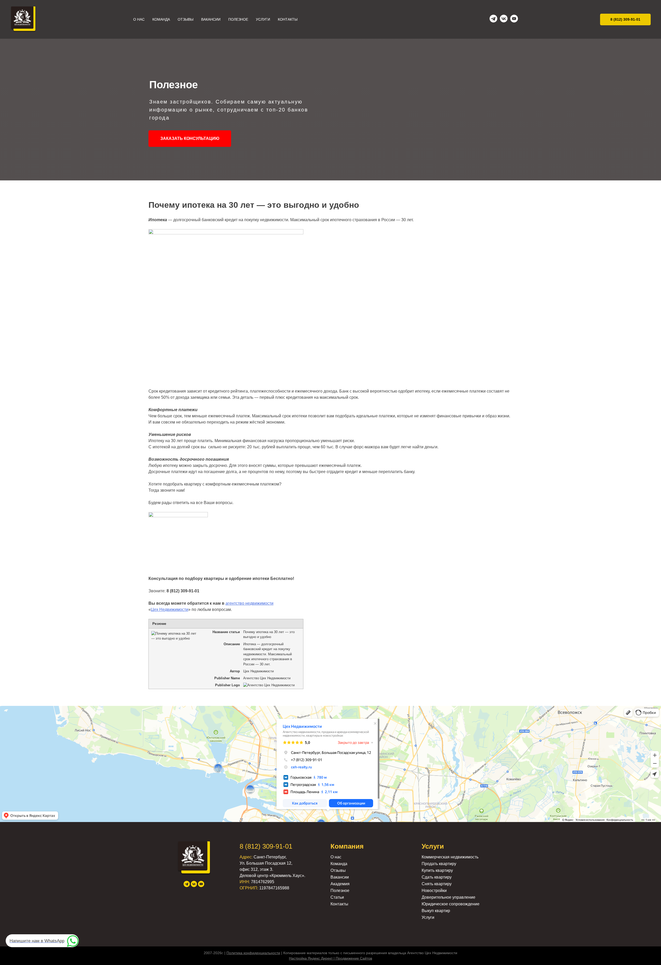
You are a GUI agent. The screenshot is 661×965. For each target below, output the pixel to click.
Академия (340, 884)
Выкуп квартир (436, 910)
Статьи (337, 897)
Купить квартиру (437, 870)
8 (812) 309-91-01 (266, 846)
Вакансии (211, 19)
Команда (161, 19)
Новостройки (434, 890)
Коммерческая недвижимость (450, 857)
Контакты (287, 19)
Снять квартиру (437, 884)
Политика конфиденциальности (253, 953)
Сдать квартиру (437, 877)
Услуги (263, 19)
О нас (139, 19)
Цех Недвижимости (169, 609)
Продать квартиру (439, 864)
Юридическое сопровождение (450, 904)
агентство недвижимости (249, 603)
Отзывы (185, 19)
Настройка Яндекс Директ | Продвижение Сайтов (330, 958)
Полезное (238, 19)
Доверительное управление (448, 897)
